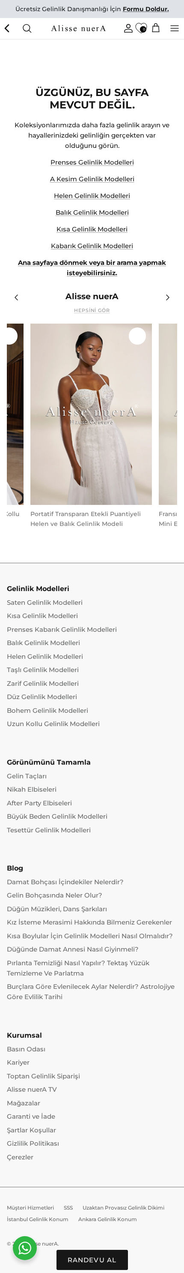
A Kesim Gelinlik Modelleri (92, 179)
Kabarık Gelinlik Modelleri (92, 246)
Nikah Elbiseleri (31, 789)
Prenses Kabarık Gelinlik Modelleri (62, 629)
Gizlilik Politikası (33, 1143)
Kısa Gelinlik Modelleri (92, 229)
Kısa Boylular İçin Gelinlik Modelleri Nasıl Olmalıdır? (90, 936)
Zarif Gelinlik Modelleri (43, 683)
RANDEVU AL (92, 1260)
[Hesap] (126, 28)
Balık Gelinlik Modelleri (92, 212)
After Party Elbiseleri (39, 803)
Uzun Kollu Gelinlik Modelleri (53, 724)
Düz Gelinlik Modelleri (42, 697)
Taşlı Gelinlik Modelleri (43, 670)
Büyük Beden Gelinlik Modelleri (57, 816)
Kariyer (18, 1062)
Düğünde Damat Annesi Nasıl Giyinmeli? (73, 949)
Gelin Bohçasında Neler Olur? (54, 895)
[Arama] (27, 28)
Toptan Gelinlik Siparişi (43, 1076)
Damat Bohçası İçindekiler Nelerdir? (65, 882)
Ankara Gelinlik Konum (107, 1219)
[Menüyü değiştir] (174, 28)
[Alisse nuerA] (79, 28)
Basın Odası (26, 1049)
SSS (68, 1207)
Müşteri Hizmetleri (30, 1207)
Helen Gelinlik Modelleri (92, 196)
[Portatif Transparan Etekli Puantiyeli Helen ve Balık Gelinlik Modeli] (91, 414)
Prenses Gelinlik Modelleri (92, 162)
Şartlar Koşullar (31, 1130)
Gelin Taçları (27, 776)
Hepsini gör (92, 310)
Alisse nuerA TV (32, 1089)
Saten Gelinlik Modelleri (45, 602)
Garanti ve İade (31, 1116)
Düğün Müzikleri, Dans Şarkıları (57, 909)
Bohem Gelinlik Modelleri (47, 710)
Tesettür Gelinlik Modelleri (49, 830)
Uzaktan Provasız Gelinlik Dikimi (123, 1207)
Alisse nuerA (42, 1243)
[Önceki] (7, 28)
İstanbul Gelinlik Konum (37, 1219)
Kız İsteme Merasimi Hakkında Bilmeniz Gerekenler (89, 922)
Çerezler (20, 1157)
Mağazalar (23, 1103)
